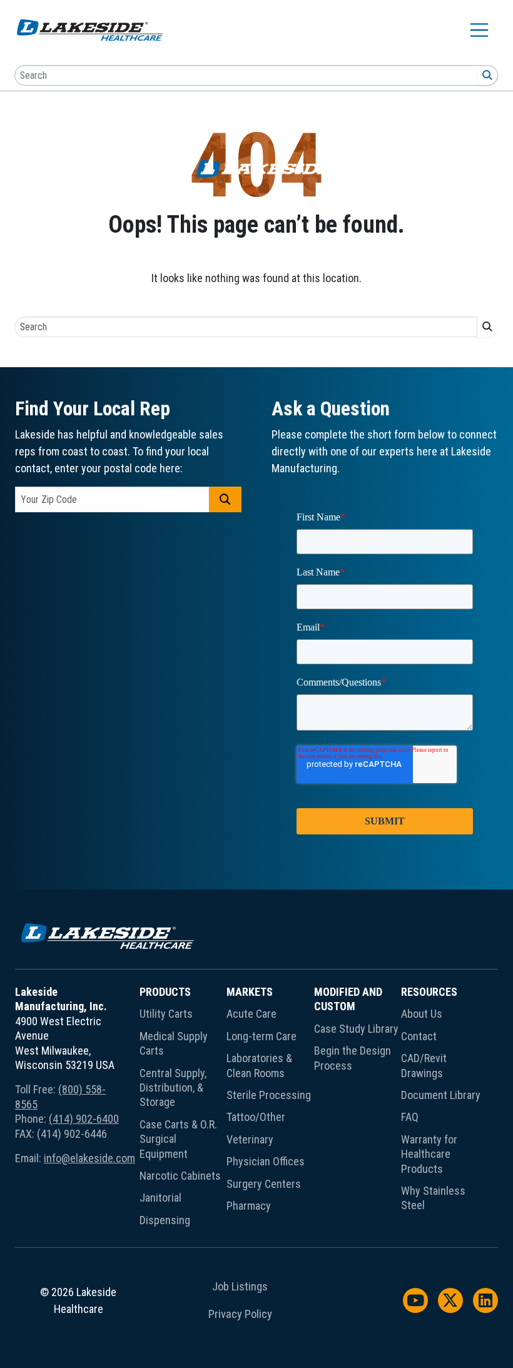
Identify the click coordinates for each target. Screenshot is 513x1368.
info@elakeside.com (89, 1158)
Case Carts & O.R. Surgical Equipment (178, 1139)
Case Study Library (356, 1028)
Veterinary (249, 1139)
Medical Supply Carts (174, 1043)
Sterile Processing (268, 1095)
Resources (429, 991)
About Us (421, 1013)
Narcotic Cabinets (180, 1175)
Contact (419, 1036)
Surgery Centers (263, 1183)
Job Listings (240, 1287)
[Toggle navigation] (479, 30)
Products (165, 991)
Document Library (440, 1095)
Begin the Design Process (352, 1058)
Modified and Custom (348, 999)
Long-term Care (261, 1036)
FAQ (410, 1116)
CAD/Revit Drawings (424, 1065)
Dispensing (165, 1220)
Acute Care (251, 1013)
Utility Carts (166, 1013)
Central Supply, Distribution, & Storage (173, 1088)
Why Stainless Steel (433, 1198)
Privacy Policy (240, 1314)
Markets (249, 991)
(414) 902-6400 (84, 1118)
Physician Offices (265, 1161)
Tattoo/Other (255, 1116)
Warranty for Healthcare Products (429, 1154)
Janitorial (160, 1197)
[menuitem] (183, 1108)
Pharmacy (248, 1205)
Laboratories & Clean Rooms (259, 1065)
